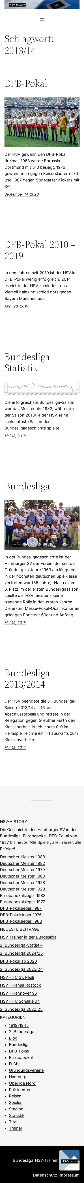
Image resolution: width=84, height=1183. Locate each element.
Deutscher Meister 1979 (22, 869)
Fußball (15, 1063)
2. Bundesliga (21, 1031)
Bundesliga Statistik (27, 362)
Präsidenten (20, 1089)
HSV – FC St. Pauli (17, 977)
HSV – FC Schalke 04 (20, 1001)
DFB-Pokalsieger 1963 (21, 921)
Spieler (15, 1102)
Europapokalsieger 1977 (22, 901)
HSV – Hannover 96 (18, 993)
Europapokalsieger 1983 (22, 895)
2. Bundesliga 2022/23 (21, 1009)
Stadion (16, 1109)
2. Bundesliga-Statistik (21, 945)
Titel (13, 1122)
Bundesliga (27, 486)
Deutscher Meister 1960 (22, 876)
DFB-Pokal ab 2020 (18, 961)
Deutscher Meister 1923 (22, 889)
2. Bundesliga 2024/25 (21, 953)
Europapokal (21, 1057)
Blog (13, 1038)
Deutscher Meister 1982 (22, 863)
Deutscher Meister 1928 (22, 882)
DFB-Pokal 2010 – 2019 (39, 250)
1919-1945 (19, 1025)
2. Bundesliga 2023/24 (21, 969)
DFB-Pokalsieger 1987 (21, 908)
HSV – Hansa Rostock (20, 985)
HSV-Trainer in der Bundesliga (28, 937)
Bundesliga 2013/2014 (27, 678)
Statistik (16, 1115)
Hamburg (17, 1076)
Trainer (15, 1128)
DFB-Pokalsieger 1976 (21, 914)
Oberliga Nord (22, 1083)
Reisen (15, 1096)
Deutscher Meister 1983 (22, 857)
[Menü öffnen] (42, 19)
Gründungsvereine (26, 1070)
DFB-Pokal (25, 83)
